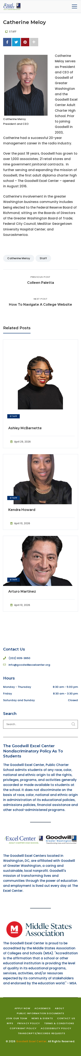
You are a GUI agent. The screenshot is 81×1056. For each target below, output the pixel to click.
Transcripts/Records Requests (41, 1033)
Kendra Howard (21, 510)
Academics (42, 1008)
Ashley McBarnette (25, 428)
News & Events (42, 1018)
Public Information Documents (40, 1013)
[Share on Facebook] (7, 42)
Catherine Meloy (18, 258)
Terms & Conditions (59, 1023)
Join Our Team (16, 1018)
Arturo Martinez (22, 591)
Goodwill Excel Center (31, 1041)
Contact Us (66, 1018)
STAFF (12, 31)
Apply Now (22, 1008)
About (59, 1008)
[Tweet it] (16, 42)
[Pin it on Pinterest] (25, 42)
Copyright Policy (23, 1028)
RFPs (10, 1023)
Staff (43, 258)
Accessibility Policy (56, 1028)
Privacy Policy (28, 1023)
